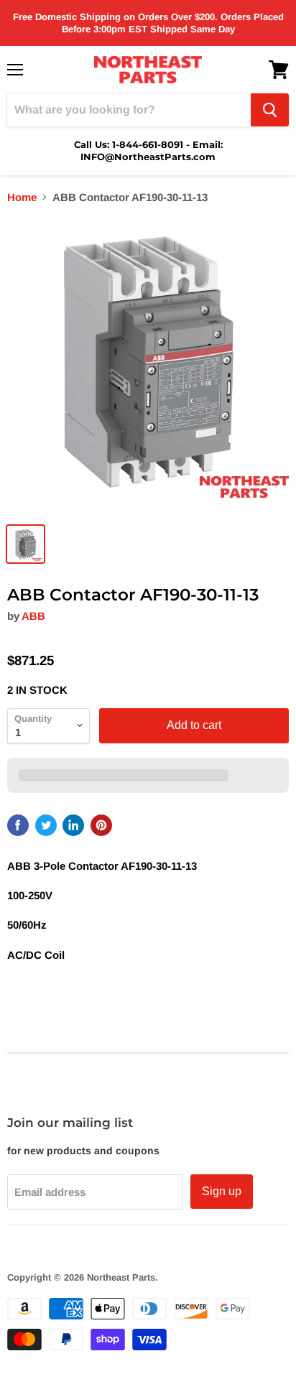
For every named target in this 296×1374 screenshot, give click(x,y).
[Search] (270, 109)
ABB (33, 616)
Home (22, 197)
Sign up (221, 1191)
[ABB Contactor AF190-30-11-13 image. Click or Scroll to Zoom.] (148, 366)
